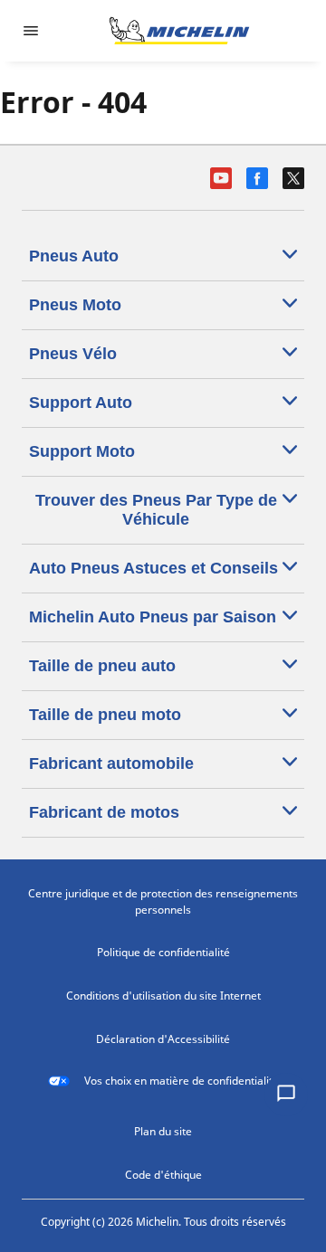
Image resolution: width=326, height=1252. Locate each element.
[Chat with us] (286, 1094)
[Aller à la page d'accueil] (179, 30)
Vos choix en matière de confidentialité (181, 1080)
